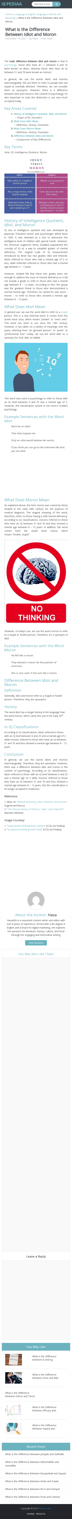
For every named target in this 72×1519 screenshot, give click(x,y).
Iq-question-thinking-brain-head (25, 829)
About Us (40, 1513)
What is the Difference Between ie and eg (44, 1358)
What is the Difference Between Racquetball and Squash (35, 1473)
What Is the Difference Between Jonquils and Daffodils (34, 1454)
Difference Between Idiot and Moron (33, 135)
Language (19, 14)
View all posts (36, 942)
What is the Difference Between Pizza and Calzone (32, 1496)
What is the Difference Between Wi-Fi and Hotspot (32, 1489)
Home (8, 14)
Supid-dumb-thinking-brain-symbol (26, 825)
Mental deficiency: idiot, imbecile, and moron (42, 801)
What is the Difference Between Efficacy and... (44, 1409)
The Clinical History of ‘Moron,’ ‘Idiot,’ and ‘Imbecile (35, 809)
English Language (37, 14)
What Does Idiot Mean (26, 121)
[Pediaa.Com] (12, 4)
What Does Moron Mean (27, 128)
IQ (44, 64)
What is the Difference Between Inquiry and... (44, 1427)
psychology (10, 64)
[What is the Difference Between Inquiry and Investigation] (18, 1428)
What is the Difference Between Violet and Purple (32, 1481)
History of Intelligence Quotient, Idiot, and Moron (40, 113)
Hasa (35, 38)
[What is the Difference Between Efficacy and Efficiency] (18, 1410)
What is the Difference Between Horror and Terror (20, 1394)
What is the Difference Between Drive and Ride (45, 1376)
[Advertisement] (36, 51)
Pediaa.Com (45, 1508)
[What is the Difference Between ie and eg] (18, 1359)
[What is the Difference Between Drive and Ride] (18, 1378)
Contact (30, 1513)
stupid (64, 312)
